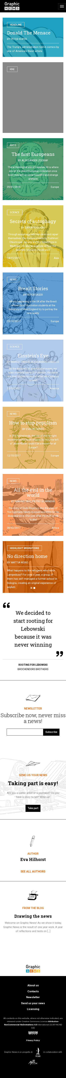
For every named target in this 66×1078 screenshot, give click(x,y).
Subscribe (51, 728)
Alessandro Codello (45, 362)
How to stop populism (33, 423)
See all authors (33, 867)
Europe (55, 187)
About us (33, 981)
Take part (33, 804)
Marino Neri (23, 501)
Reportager (35, 294)
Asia (56, 258)
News (13, 279)
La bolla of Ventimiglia (32, 556)
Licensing (33, 1005)
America (54, 388)
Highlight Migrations (24, 548)
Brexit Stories (33, 288)
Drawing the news (33, 912)
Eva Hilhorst (35, 429)
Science (15, 212)
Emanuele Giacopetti (25, 562)
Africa (55, 527)
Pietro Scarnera (43, 501)
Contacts (33, 987)
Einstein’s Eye (33, 356)
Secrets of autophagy (33, 221)
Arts (13, 145)
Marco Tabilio (20, 362)
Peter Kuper (19, 39)
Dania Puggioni (35, 227)
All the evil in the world (33, 492)
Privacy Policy (33, 1036)
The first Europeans (33, 154)
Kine (12, 69)
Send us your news (33, 999)
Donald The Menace (29, 33)
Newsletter (33, 993)
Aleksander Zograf (35, 160)
